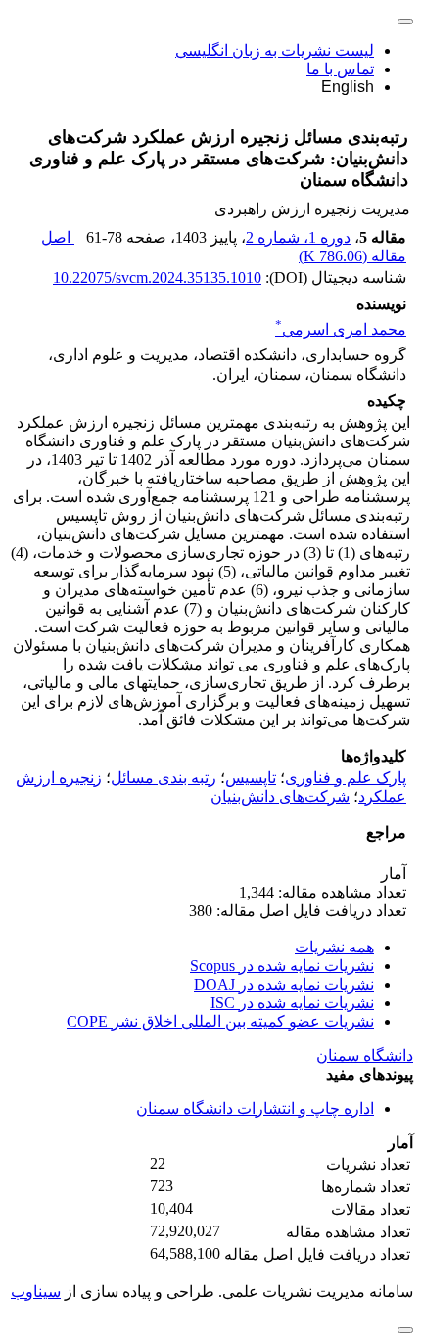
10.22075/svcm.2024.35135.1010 (157, 277)
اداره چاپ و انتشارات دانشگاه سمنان (255, 1108)
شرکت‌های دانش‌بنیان (280, 796)
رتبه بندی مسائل (163, 777)
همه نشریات (334, 947)
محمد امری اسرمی (340, 329)
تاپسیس (250, 777)
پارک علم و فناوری (345, 777)
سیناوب (36, 1291)
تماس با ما (340, 69)
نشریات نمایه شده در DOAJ (284, 984)
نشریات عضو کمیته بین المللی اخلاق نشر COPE (220, 1021)
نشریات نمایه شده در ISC (292, 1003)
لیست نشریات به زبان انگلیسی (274, 50)
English (347, 86)
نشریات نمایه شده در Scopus (282, 965)
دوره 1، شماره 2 (298, 237)
